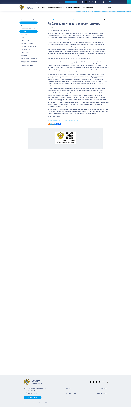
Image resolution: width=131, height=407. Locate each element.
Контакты (104, 391)
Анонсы (23, 25)
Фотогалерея (24, 34)
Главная (49, 19)
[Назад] (31, 137)
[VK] (92, 2)
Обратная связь (70, 1)
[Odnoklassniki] (49, 124)
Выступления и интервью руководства (30, 28)
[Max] (82, 2)
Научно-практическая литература (29, 46)
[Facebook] (57, 124)
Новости (23, 22)
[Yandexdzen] (86, 2)
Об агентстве (41, 7)
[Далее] (99, 137)
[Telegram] (89, 2)
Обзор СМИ (23, 31)
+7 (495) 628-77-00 (30, 393)
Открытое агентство (88, 7)
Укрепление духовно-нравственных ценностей (29, 62)
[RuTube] (99, 2)
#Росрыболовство (65, 120)
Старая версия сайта (102, 393)
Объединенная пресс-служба (55, 7)
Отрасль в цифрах (25, 52)
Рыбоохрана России (25, 49)
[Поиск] (58, 2)
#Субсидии (50, 120)
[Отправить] (59, 124)
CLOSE (129, 1)
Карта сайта (104, 388)
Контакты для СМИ (71, 393)
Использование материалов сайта (75, 391)
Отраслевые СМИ (25, 40)
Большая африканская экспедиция (29, 58)
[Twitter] (55, 124)
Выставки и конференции (27, 43)
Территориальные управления (73, 7)
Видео (22, 37)
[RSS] (103, 2)
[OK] (95, 2)
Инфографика (24, 55)
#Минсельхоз (56, 120)
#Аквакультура (74, 120)
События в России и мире (27, 65)
